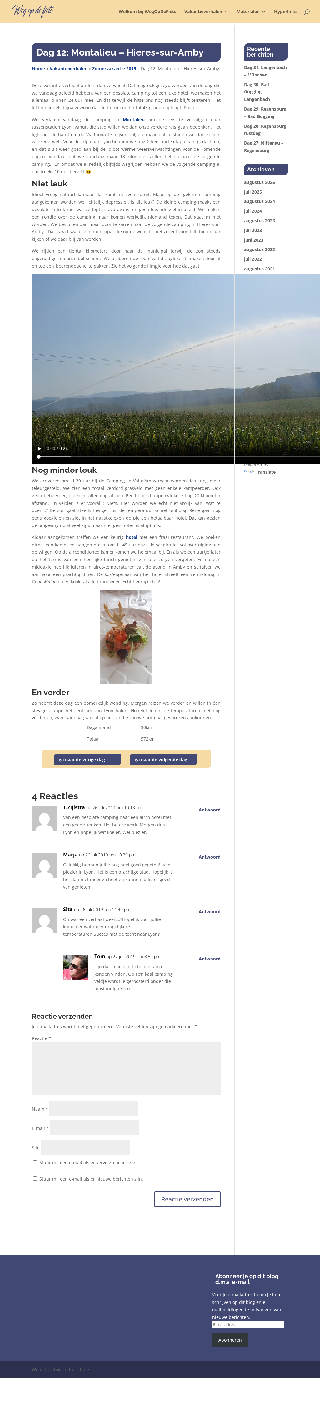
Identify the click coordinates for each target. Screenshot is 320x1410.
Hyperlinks (286, 11)
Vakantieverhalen (203, 11)
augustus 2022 (259, 249)
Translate (266, 472)
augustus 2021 (259, 269)
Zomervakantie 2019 (114, 68)
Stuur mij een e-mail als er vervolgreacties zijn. (88, 1163)
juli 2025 (253, 192)
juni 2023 (253, 240)
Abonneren (230, 1340)
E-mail (40, 1128)
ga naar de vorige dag (82, 759)
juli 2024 (253, 211)
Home (38, 68)
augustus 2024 (259, 201)
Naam (40, 1109)
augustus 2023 (259, 221)
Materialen (248, 11)
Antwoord (210, 810)
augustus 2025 (259, 182)
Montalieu (134, 119)
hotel (131, 537)
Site (36, 1148)
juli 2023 (253, 230)
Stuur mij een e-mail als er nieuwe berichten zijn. (91, 1179)
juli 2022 (253, 259)
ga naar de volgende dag (161, 759)
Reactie (41, 1038)
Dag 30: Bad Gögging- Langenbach (257, 91)
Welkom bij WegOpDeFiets (147, 11)
